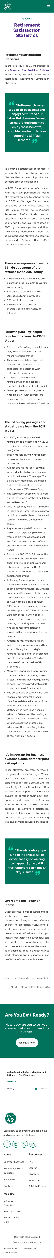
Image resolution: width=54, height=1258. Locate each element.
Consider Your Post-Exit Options (29, 70)
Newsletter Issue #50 (34, 978)
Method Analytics (32, 1242)
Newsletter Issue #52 (35, 987)
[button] (48, 6)
